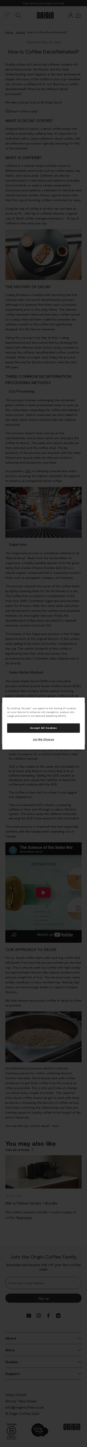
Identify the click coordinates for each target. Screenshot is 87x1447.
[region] (43, 723)
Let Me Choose (43, 739)
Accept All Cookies (43, 728)
